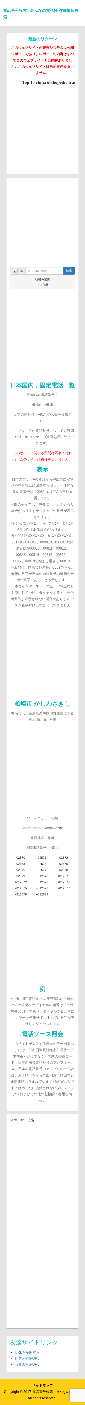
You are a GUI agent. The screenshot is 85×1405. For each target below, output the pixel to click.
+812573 (42, 882)
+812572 (21, 882)
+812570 (42, 876)
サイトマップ (42, 1385)
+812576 (42, 888)
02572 (63, 857)
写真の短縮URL (27, 1364)
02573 (20, 863)
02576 (20, 870)
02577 (42, 870)
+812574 (64, 882)
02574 (42, 863)
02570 (20, 857)
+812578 (21, 894)
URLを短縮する (27, 1352)
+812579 (42, 894)
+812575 (21, 888)
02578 (63, 870)
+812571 (64, 876)
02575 (63, 863)
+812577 (64, 888)
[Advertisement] (42, 127)
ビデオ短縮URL (27, 1358)
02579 (20, 876)
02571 (42, 857)
